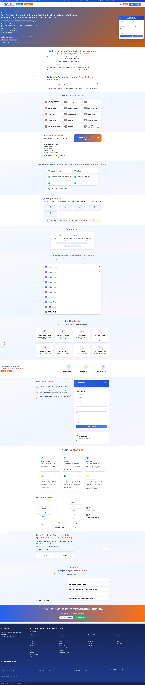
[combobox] (137, 26)
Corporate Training (91, 634)
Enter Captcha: (81, 420)
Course (121, 28)
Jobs (126, 4)
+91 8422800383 (77, 670)
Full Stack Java (32, 641)
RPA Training (90, 641)
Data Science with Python (63, 647)
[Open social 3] (11, 637)
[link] (107, 0)
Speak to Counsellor (135, 4)
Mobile (133, 21)
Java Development (91, 638)
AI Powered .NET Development (35, 647)
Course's (20, 4)
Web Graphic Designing (92, 647)
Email (121, 24)
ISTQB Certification (33, 656)
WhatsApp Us (81, 617)
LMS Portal (28, 4)
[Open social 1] (5, 637)
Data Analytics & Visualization (64, 648)
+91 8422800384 (41, 670)
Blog (118, 641)
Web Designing (62, 645)
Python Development (92, 639)
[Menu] (143, 4)
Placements (119, 638)
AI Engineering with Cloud (35, 650)
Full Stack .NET (32, 645)
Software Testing (33, 638)
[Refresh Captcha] (142, 33)
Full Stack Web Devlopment (35, 639)
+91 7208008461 (113, 669)
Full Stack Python (33, 643)
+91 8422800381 (5, 670)
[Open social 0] (2, 637)
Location (133, 24)
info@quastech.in (12, 670)
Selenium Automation (34, 654)
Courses (7, 12)
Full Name (121, 21)
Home (3, 12)
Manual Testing (33, 652)
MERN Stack (61, 639)
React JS (60, 641)
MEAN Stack (61, 638)
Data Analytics (32, 648)
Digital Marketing (33, 634)
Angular (60, 643)
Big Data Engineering (63, 650)
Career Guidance (91, 636)
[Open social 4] (14, 637)
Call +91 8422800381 (67, 617)
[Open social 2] (8, 637)
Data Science (32, 636)
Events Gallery (119, 643)
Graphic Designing (91, 645)
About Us (118, 636)
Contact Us (119, 639)
